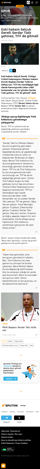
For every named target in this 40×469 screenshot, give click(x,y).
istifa (31, 345)
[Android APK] (7, 449)
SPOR (5, 323)
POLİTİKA (20, 412)
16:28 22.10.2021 (7, 40)
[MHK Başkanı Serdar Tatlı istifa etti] (20, 307)
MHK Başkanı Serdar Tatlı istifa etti (19, 329)
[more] (36, 231)
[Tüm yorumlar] (3, 465)
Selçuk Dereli (19, 341)
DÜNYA (12, 412)
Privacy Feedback (21, 443)
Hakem (10, 341)
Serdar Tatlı (23, 345)
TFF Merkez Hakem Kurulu (10, 345)
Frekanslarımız (15, 431)
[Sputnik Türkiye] (6, 3)
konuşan (32, 98)
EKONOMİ (29, 412)
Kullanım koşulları (7, 434)
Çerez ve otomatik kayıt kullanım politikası (16, 440)
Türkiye (4, 412)
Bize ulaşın (18, 434)
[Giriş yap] (32, 2)
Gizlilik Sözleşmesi (7, 443)
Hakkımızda (5, 431)
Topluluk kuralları (7, 437)
